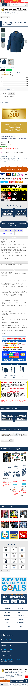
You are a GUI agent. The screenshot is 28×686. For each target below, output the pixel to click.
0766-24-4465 (7, 639)
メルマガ (7, 619)
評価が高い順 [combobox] (3, 93)
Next (26, 41)
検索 (25, 5)
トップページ (3, 12)
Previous (2, 41)
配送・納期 (7, 612)
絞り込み (12, 93)
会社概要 (21, 619)
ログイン (21, 626)
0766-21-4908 (7, 649)
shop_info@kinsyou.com (11, 659)
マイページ (7, 626)
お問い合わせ (24, 684)
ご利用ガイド (11, 684)
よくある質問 (7, 615)
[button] (1, 476)
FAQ (18, 684)
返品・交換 (20, 612)
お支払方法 (20, 608)
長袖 (14, 12)
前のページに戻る (5, 17)
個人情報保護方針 (21, 622)
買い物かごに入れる (14, 169)
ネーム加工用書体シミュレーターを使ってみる (14, 225)
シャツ (11, 12)
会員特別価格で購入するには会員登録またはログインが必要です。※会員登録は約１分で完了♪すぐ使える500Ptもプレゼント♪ (14, 160)
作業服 (8, 12)
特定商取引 (7, 622)
